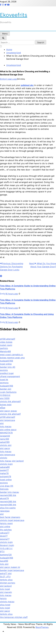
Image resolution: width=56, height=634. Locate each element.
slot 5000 (5, 398)
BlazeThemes (42, 627)
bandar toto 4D (7, 367)
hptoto (3, 598)
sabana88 (5, 467)
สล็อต (2, 407)
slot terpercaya (7, 420)
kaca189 (4, 561)
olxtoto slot (5, 445)
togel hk (4, 379)
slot (2, 423)
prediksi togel (7, 373)
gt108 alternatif (7, 339)
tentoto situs (6, 579)
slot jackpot (18, 461)
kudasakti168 (6, 360)
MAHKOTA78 (6, 432)
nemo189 (4, 439)
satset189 (5, 442)
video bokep (6, 342)
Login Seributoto (8, 392)
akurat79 (4, 498)
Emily (2, 79)
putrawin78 (5, 476)
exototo (4, 370)
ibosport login (7, 545)
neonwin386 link (8, 495)
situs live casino (8, 507)
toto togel (5, 589)
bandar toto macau (9, 492)
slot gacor (5, 448)
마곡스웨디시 (6, 548)
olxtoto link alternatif (10, 401)
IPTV (2, 551)
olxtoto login (6, 464)
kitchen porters (7, 582)
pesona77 (5, 539)
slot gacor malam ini (10, 567)
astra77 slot (6, 573)
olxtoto (3, 457)
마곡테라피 (5, 395)
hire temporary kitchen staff (14, 617)
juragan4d (5, 436)
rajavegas (5, 511)
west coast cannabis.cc (11, 354)
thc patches (6, 529)
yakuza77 (4, 532)
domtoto (4, 382)
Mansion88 (5, 351)
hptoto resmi (6, 523)
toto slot (4, 564)
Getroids (4, 489)
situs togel (5, 604)
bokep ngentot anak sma (12, 357)
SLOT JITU (5, 576)
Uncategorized (13, 65)
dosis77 (4, 536)
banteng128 (6, 554)
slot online (5, 526)
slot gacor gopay (8, 411)
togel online (6, 364)
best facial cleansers (10, 517)
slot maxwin (6, 592)
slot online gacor (8, 429)
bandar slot (5, 389)
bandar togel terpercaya (12, 570)
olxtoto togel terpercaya (12, 520)
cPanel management (10, 376)
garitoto (4, 348)
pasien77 (4, 470)
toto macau (5, 426)
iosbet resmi (6, 345)
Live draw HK (6, 486)
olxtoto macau (7, 601)
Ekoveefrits (13, 15)
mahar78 (4, 473)
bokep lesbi (5, 404)
